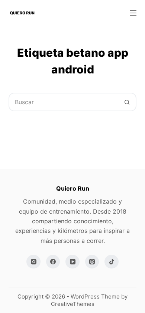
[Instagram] (33, 262)
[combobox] (63, 102)
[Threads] (92, 262)
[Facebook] (53, 262)
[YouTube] (72, 262)
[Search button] (127, 102)
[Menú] (133, 13)
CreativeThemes (72, 303)
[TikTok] (111, 262)
